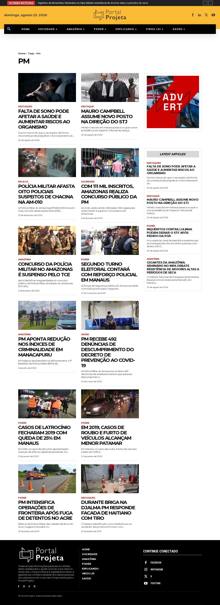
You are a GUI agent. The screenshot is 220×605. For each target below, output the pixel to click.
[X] (206, 15)
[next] (210, 3)
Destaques (25, 106)
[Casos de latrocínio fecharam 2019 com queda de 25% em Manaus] (47, 403)
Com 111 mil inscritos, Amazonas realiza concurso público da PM (109, 194)
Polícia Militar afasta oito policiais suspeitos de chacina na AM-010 (46, 194)
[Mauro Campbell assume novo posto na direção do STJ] (110, 87)
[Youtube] (213, 15)
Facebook (156, 562)
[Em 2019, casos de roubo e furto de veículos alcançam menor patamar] (110, 403)
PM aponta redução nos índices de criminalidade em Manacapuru (44, 347)
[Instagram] (24, 586)
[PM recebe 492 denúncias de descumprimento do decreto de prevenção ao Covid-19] (110, 315)
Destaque (87, 106)
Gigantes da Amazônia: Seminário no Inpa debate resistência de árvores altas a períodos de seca (92, 2)
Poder (85, 259)
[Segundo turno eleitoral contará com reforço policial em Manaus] (110, 240)
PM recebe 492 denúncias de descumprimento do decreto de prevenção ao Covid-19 (108, 352)
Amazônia (24, 259)
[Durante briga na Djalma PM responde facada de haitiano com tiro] (110, 478)
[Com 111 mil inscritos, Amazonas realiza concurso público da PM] (110, 162)
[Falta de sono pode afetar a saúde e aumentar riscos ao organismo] (47, 87)
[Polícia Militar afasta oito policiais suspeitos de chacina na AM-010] (47, 162)
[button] (9, 29)
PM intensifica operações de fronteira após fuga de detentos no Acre (45, 510)
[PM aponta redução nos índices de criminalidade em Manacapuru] (47, 315)
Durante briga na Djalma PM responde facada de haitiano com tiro (108, 510)
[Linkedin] (199, 15)
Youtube (156, 583)
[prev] (205, 3)
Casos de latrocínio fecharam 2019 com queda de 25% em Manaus (44, 435)
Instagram (157, 569)
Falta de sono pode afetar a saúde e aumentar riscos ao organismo (44, 119)
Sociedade (87, 181)
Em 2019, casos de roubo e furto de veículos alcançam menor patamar (106, 435)
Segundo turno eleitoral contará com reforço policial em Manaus (109, 272)
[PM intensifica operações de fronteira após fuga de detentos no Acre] (47, 478)
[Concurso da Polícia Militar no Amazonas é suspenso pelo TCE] (47, 240)
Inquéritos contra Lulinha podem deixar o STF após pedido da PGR (169, 232)
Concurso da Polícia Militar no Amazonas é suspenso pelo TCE (45, 269)
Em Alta (23, 181)
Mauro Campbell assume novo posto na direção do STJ (107, 116)
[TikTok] (29, 586)
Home (22, 53)
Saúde (85, 334)
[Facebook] (192, 15)
